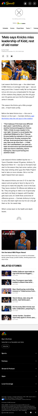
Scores (12, 28)
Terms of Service (26, 399)
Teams (28, 28)
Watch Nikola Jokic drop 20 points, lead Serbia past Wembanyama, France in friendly (22, 299)
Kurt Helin (6, 50)
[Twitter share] (7, 56)
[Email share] (11, 56)
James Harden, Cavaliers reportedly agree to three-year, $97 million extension (23, 316)
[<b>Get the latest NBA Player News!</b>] (19, 240)
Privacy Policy (18, 398)
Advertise (4, 396)
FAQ (24, 396)
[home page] (8, 3)
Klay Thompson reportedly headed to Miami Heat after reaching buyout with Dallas (22, 281)
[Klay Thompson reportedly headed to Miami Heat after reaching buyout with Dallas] (6, 282)
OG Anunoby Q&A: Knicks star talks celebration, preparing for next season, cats (23, 308)
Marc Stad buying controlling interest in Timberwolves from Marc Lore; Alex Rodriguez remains (23, 290)
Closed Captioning (17, 396)
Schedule (5, 28)
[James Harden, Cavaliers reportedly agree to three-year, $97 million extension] (6, 317)
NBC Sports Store (30, 396)
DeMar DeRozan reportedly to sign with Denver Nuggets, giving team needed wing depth (24, 272)
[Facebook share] (3, 56)
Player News (20, 28)
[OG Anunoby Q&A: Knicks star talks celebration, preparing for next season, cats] (6, 308)
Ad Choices (11, 398)
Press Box (4, 398)
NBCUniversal (11, 402)
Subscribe (5, 346)
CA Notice (18, 399)
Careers (10, 396)
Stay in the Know (7, 339)
